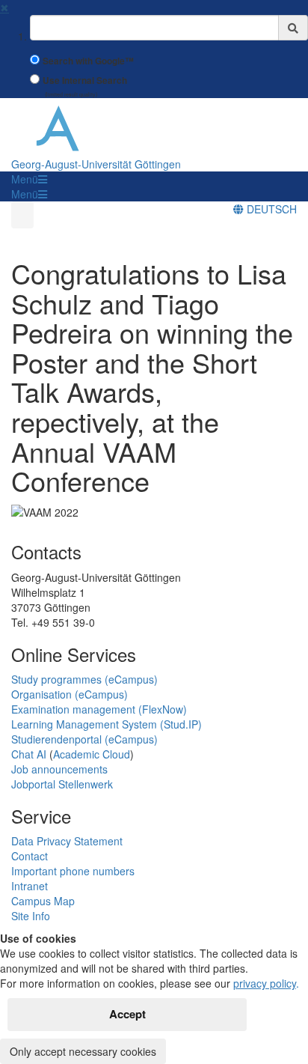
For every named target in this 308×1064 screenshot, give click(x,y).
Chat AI (28, 754)
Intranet (29, 885)
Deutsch (270, 208)
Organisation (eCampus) (69, 694)
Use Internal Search (85, 80)
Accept (127, 1014)
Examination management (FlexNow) (99, 709)
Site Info (30, 915)
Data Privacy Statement (67, 840)
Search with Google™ (88, 61)
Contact (29, 855)
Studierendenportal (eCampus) (84, 739)
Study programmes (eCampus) (84, 679)
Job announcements (59, 768)
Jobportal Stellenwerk (62, 783)
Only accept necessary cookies (83, 1051)
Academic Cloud (91, 754)
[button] (29, 178)
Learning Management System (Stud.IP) (106, 724)
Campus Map (43, 900)
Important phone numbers (73, 870)
